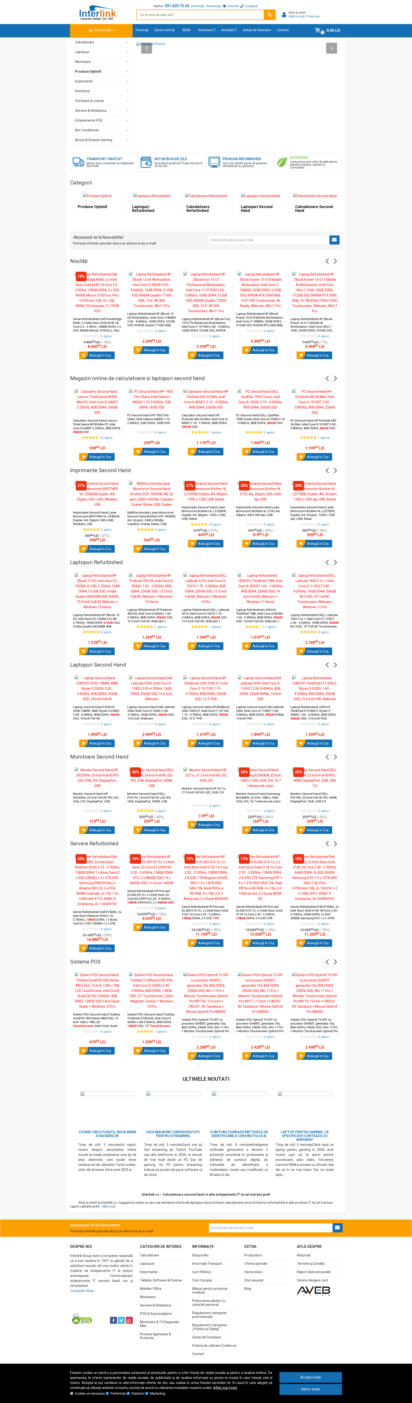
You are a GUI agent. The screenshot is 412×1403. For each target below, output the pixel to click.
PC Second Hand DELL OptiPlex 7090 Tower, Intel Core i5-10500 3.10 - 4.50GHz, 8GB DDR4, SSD (260, 419)
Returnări (304, 1255)
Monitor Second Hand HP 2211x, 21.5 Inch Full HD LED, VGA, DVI (204, 790)
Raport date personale (313, 1272)
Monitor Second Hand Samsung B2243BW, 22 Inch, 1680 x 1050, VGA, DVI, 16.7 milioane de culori (258, 797)
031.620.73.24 (177, 6)
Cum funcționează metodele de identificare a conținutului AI (239, 1134)
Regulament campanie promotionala (209, 1315)
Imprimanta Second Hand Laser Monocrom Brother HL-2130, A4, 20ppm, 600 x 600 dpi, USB (258, 511)
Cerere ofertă (164, 30)
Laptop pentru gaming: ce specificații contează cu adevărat (305, 1136)
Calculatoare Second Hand (314, 208)
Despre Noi (200, 1255)
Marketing (157, 1393)
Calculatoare (149, 1255)
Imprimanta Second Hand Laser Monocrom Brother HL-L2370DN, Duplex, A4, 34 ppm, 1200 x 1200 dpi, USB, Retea (312, 512)
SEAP (186, 30)
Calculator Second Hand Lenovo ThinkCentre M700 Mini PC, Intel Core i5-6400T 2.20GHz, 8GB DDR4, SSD (97, 426)
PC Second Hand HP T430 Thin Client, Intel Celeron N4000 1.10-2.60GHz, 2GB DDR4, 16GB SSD (148, 419)
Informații (197, 6)
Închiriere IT (207, 30)
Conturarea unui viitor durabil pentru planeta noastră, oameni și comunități (313, 164)
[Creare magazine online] (313, 1291)
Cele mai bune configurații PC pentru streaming (173, 1134)
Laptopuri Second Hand (257, 208)
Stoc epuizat (253, 1280)
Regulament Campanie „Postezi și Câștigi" (209, 1327)
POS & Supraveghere (156, 1314)
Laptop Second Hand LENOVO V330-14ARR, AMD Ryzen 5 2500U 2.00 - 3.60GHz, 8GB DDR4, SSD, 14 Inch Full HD (96, 712)
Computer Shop (82, 1291)
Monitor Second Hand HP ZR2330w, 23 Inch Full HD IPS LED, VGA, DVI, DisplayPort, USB (96, 797)
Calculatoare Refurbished (198, 208)
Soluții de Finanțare (206, 1337)
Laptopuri (147, 1263)
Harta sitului (253, 1272)
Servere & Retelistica (155, 1305)
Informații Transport (207, 1263)
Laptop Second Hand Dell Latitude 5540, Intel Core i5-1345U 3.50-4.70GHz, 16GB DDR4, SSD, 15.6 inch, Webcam (151, 712)
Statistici (137, 1393)
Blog (247, 1289)
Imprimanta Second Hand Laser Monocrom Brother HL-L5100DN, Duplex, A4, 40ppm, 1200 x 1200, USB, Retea (204, 512)
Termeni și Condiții (310, 1263)
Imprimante (149, 1272)
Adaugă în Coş (100, 355)
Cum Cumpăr (202, 1280)
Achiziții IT (229, 30)
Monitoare (147, 1297)
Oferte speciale (256, 1263)
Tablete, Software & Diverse (161, 1280)
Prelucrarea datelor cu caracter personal (209, 1302)
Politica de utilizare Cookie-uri (214, 1345)
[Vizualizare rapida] (114, 309)
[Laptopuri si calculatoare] (100, 1308)
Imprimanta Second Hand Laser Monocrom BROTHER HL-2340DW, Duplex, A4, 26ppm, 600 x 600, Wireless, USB (96, 518)
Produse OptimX (92, 206)
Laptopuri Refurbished (143, 208)
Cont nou (313, 16)
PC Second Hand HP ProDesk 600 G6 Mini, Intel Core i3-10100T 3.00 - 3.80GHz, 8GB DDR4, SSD (313, 424)
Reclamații (213, 6)
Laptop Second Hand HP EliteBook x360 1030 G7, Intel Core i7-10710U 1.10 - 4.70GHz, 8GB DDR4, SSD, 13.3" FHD (206, 712)
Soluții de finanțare (257, 30)
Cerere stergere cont (312, 1280)
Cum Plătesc (201, 1272)
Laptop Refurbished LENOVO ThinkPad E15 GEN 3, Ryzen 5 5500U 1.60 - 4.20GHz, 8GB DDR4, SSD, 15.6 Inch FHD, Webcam (313, 714)
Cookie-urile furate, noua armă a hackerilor (107, 1134)
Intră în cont (297, 16)
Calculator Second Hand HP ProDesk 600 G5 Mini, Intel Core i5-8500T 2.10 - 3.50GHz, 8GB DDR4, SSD (205, 421)
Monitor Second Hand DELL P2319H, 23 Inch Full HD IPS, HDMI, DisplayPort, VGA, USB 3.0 (313, 797)
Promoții (142, 30)
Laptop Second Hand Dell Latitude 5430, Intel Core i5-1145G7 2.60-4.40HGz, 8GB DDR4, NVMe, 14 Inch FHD (260, 712)
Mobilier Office (150, 1289)
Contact (283, 30)
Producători (253, 1255)
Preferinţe (118, 1393)
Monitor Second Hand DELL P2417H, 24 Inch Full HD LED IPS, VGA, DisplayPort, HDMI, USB (149, 797)
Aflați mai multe (225, 1388)
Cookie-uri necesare (90, 1393)
